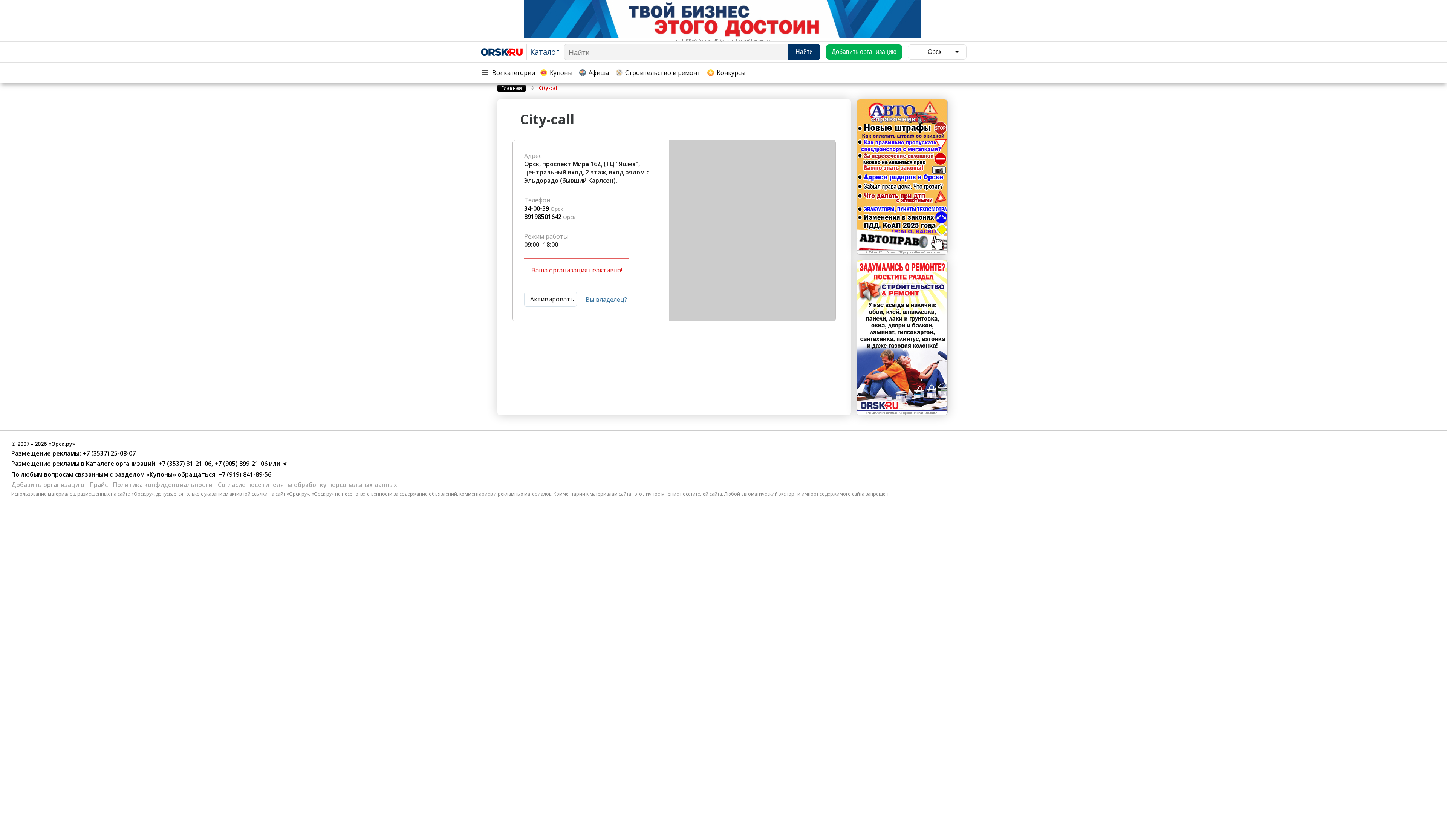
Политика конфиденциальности (163, 484)
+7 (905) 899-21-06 (240, 463)
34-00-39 (536, 208)
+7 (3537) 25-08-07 (108, 453)
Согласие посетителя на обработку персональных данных (307, 484)
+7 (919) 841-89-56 (244, 474)
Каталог (544, 52)
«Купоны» (161, 474)
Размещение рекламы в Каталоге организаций (83, 463)
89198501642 (542, 217)
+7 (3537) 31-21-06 (184, 463)
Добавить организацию (47, 484)
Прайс (99, 484)
